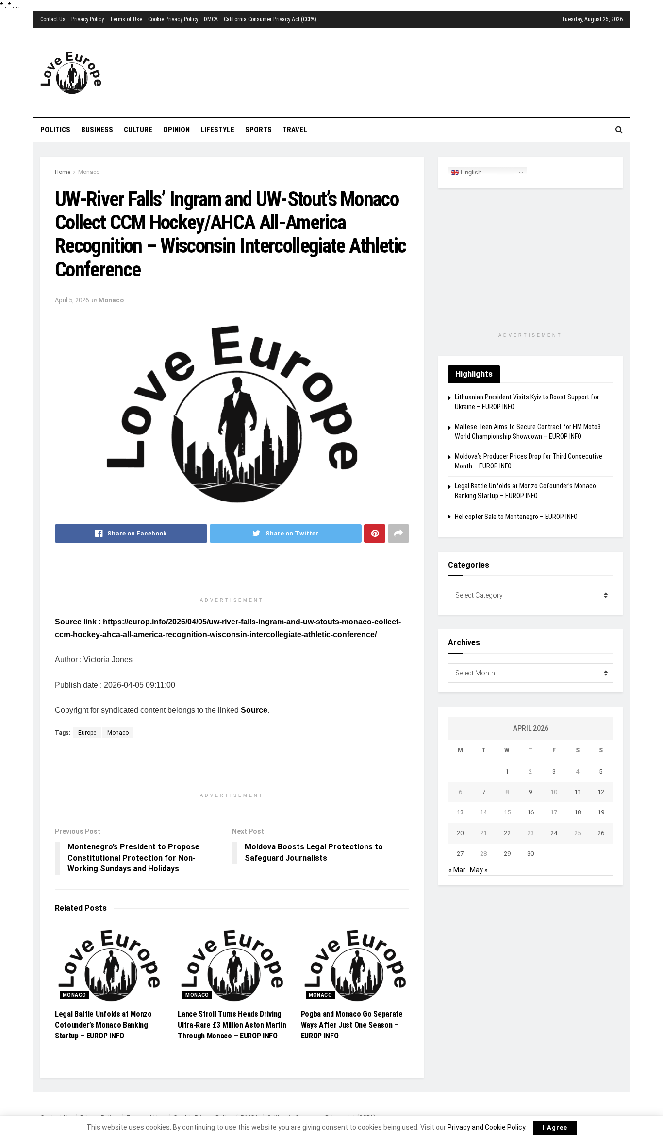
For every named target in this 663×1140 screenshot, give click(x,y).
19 (600, 812)
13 (460, 812)
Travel (294, 129)
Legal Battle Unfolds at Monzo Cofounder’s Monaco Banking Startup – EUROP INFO (103, 1024)
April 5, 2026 (72, 300)
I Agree (555, 1127)
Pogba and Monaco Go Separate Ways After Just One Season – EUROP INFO (352, 1024)
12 (600, 791)
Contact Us (53, 19)
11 (577, 791)
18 (577, 812)
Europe (87, 732)
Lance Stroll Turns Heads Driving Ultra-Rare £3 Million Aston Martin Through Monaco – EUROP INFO (232, 1024)
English (470, 172)
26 (600, 833)
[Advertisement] (387, 71)
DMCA (211, 19)
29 (507, 853)
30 (530, 853)
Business (97, 129)
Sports (258, 129)
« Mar (456, 870)
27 (460, 853)
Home (62, 172)
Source (254, 710)
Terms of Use (126, 19)
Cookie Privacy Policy (173, 19)
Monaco (88, 172)
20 (460, 833)
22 (507, 833)
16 (530, 812)
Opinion (176, 129)
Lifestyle (217, 129)
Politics (55, 129)
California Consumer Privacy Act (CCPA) (270, 19)
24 (553, 833)
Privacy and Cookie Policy (486, 1127)
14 (483, 812)
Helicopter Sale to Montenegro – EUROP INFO (516, 516)
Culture (138, 129)
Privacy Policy (87, 19)
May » (479, 870)
